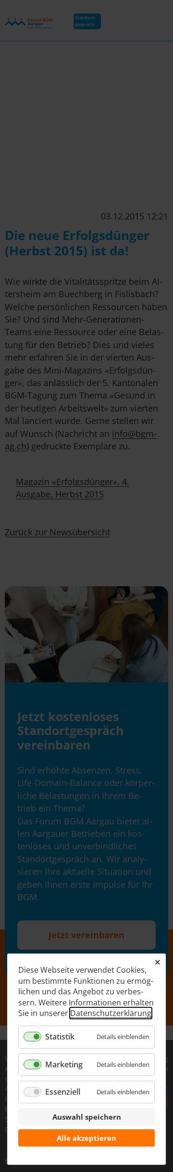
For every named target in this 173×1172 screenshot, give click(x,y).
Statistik (59, 1036)
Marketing (64, 1064)
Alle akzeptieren (86, 1138)
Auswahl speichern (86, 1117)
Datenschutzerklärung (110, 1013)
